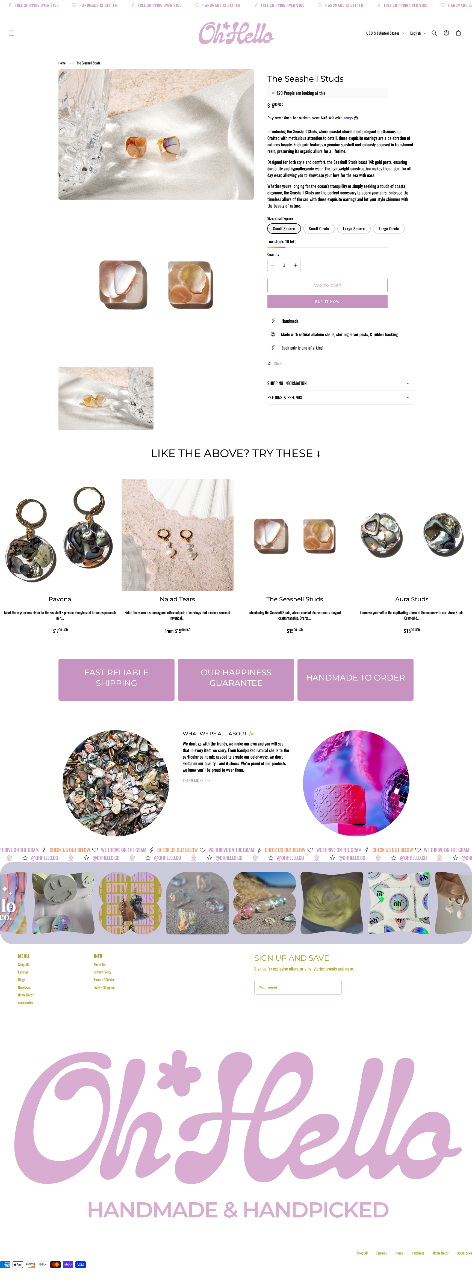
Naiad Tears (177, 599)
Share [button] (278, 363)
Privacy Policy (102, 972)
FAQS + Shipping (104, 987)
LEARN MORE (193, 780)
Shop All (23, 964)
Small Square (284, 228)
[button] (11, 33)
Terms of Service (104, 979)
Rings (21, 979)
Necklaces (24, 987)
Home (62, 63)
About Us (99, 964)
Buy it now (327, 302)
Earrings (23, 972)
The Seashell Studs (88, 63)
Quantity (273, 254)
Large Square (354, 228)
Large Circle (389, 228)
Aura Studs (412, 599)
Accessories (25, 1002)
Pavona (60, 599)
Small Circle (319, 228)
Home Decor (26, 995)
